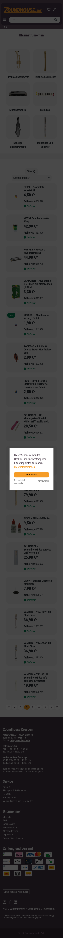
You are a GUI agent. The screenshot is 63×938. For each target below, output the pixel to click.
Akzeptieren (31, 474)
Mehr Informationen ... (26, 466)
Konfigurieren (43, 481)
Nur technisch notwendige (19, 482)
